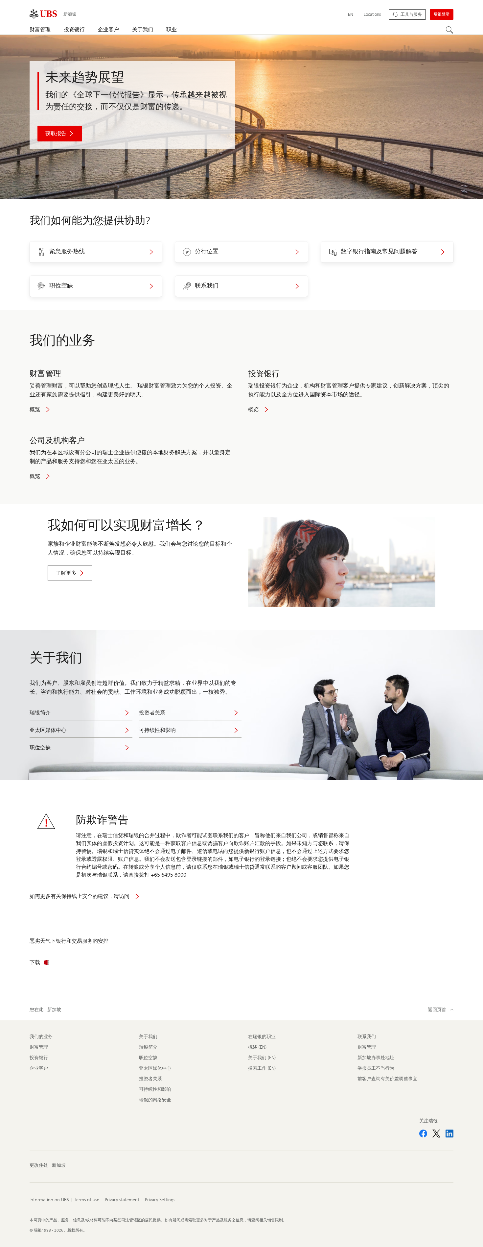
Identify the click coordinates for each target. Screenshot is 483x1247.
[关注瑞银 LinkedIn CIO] (449, 1133)
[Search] (449, 30)
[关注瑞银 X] (436, 1133)
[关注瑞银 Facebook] (423, 1133)
